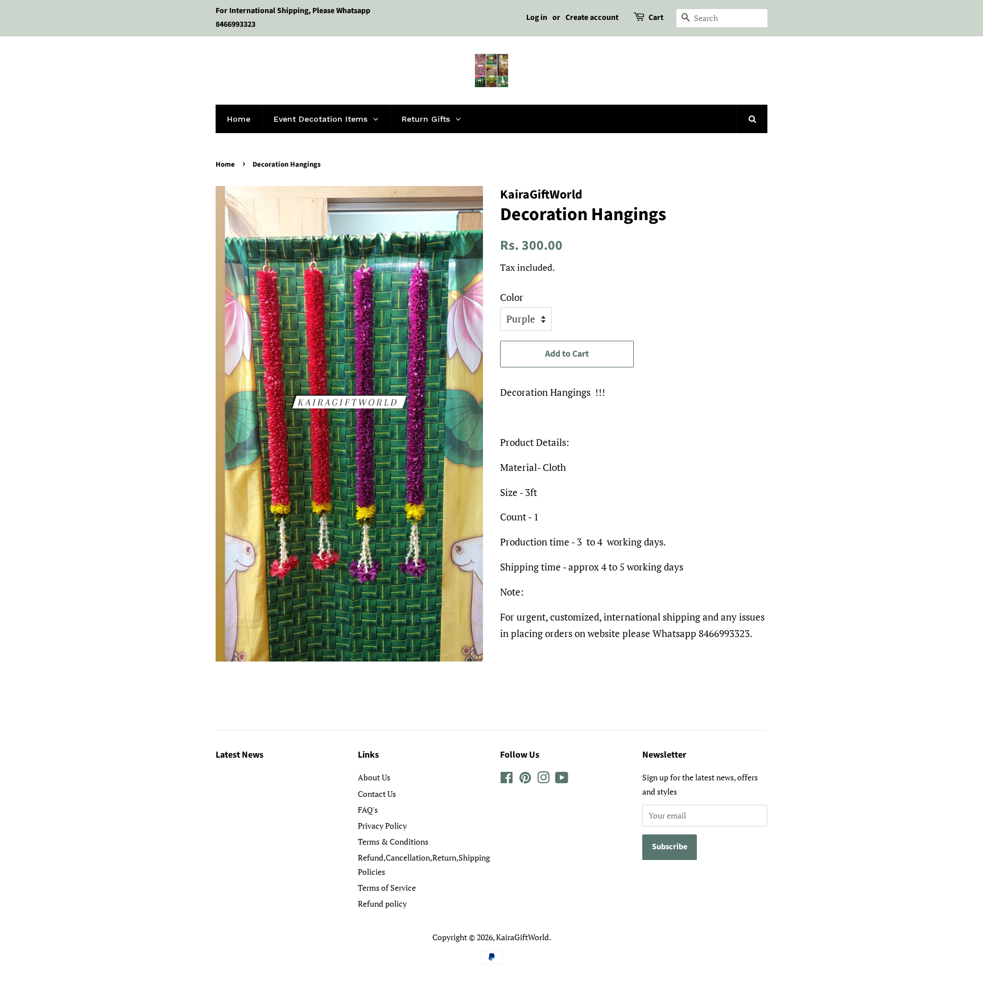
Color (511, 297)
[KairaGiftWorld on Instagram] (543, 779)
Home (225, 164)
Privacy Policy (382, 825)
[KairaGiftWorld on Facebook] (506, 779)
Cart (656, 17)
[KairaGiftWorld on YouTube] (561, 779)
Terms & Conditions (393, 841)
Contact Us (377, 793)
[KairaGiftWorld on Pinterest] (525, 779)
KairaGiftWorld (522, 937)
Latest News (239, 755)
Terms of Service (387, 887)
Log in (536, 17)
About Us (374, 777)
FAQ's (368, 809)
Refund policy (382, 903)
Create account (591, 17)
